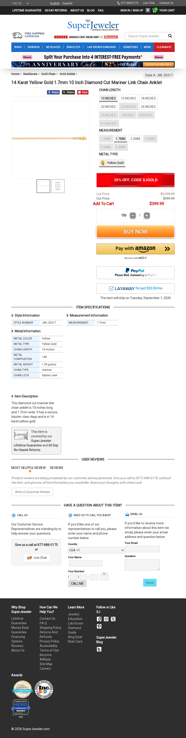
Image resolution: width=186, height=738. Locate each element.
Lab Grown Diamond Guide (75, 628)
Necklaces (30, 74)
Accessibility (48, 646)
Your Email (131, 543)
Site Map (46, 664)
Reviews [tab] (56, 468)
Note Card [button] (75, 641)
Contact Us (47, 618)
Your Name (75, 557)
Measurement (110, 130)
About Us (17, 650)
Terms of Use (49, 650)
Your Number (76, 571)
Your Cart (166, 10)
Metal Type (108, 154)
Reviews (17, 646)
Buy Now (135, 231)
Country (72, 544)
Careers (45, 668)
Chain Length (109, 90)
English (55, 3)
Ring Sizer (75, 637)
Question (130, 556)
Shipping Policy (50, 627)
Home (15, 74)
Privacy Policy (49, 641)
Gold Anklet (67, 74)
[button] (135, 252)
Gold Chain (48, 74)
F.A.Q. (43, 623)
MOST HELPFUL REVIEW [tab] (28, 468)
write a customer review (32, 492)
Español (67, 3)
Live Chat (40, 558)
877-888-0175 (129, 3)
